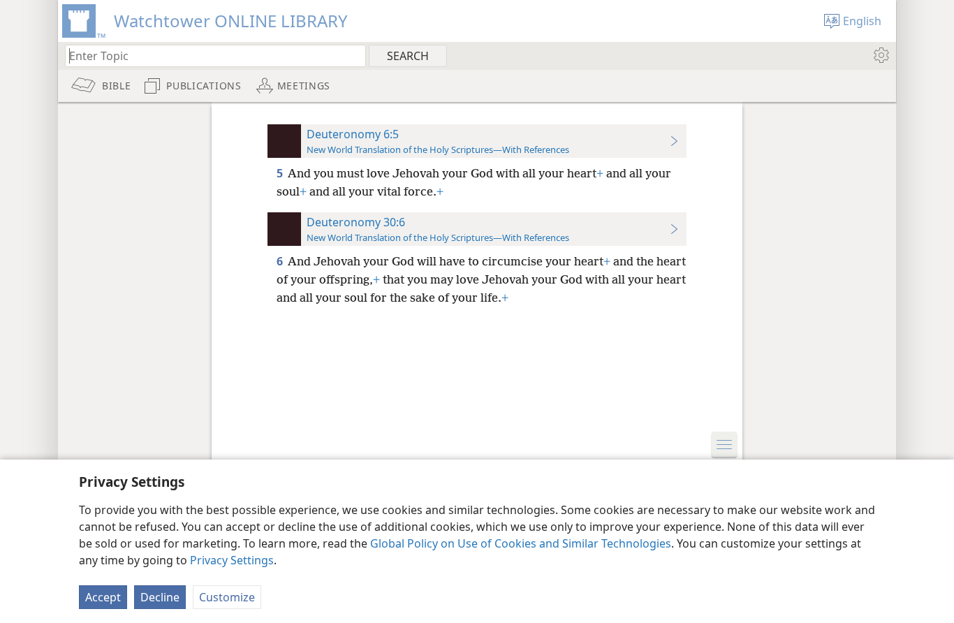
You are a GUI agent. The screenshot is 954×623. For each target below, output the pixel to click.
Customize (227, 597)
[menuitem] (880, 55)
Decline (159, 597)
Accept (103, 597)
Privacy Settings (232, 560)
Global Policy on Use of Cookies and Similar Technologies (520, 543)
